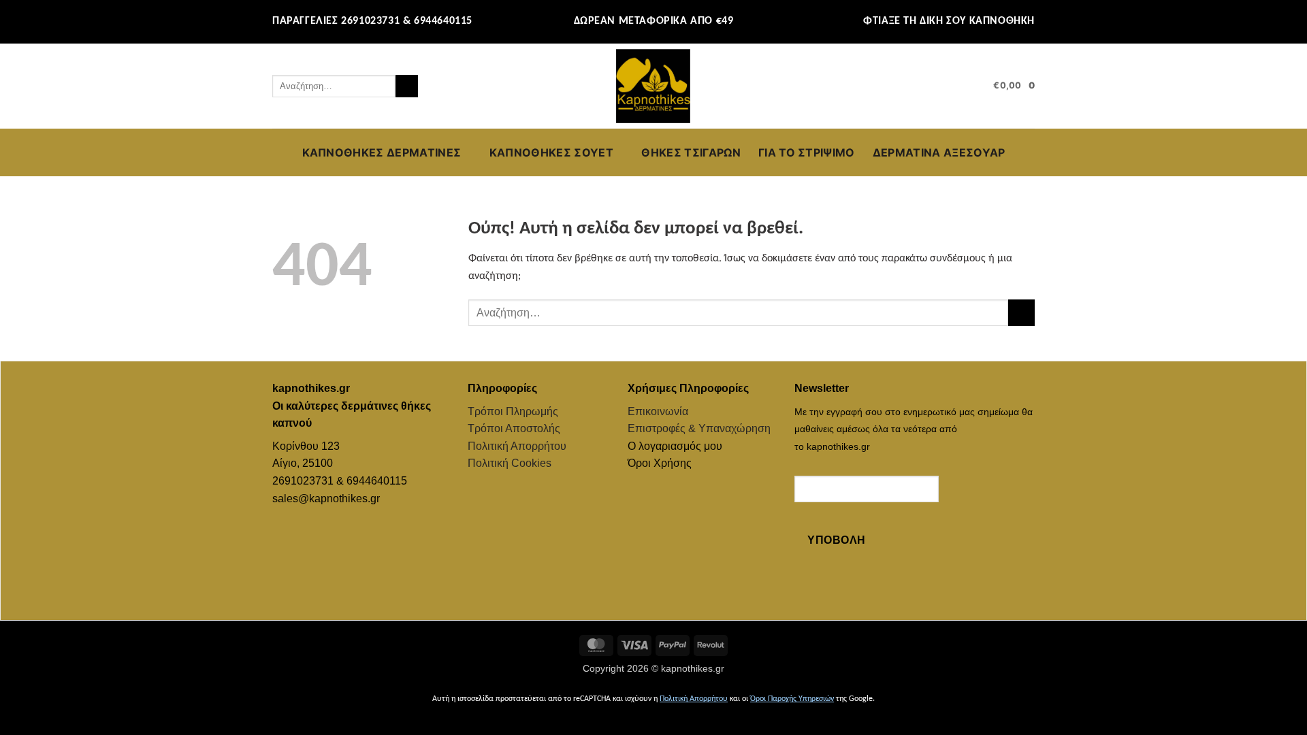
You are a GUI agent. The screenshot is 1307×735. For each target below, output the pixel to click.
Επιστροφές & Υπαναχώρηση (699, 428)
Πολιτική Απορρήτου (517, 446)
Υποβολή (836, 540)
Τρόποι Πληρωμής (513, 411)
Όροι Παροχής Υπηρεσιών (792, 699)
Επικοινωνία (658, 411)
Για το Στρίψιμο (806, 152)
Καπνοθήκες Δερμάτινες (382, 152)
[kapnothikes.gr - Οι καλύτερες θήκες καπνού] (653, 86)
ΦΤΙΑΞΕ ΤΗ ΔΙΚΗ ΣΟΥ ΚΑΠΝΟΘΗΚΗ (949, 21)
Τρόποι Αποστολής (514, 428)
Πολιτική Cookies (509, 463)
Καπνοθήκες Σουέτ (551, 152)
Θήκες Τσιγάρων (690, 152)
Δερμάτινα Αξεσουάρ (939, 152)
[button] (977, 86)
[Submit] (407, 86)
